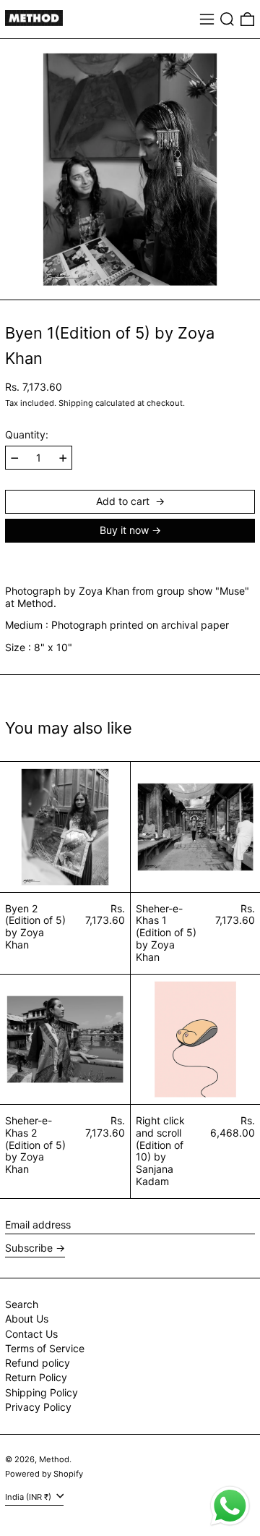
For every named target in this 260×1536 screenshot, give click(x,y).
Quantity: (26, 435)
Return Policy (36, 1377)
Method (54, 1459)
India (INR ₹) (29, 1497)
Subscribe (29, 1248)
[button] (227, 19)
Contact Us (31, 1334)
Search (21, 1304)
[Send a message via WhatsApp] (230, 1506)
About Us (26, 1318)
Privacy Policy (38, 1407)
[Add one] (63, 458)
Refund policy (37, 1363)
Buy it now (124, 530)
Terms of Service (44, 1348)
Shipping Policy (41, 1392)
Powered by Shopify (44, 1474)
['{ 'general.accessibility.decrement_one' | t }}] (15, 458)
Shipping (75, 403)
